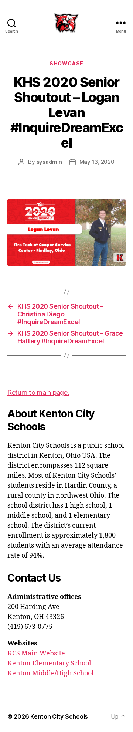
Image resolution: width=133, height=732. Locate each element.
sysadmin (49, 161)
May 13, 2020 (97, 161)
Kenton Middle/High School (50, 673)
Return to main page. (38, 392)
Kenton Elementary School (49, 663)
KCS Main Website (36, 653)
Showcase (66, 63)
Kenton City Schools (59, 716)
